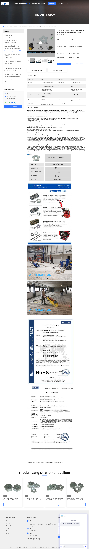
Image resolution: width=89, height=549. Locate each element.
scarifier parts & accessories (56, 462)
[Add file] (61, 546)
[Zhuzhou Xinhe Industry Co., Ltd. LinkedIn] (34, 539)
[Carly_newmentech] (15, 102)
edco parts (32, 462)
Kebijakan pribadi (14, 547)
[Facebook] (31, 539)
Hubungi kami (41, 3)
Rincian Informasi (36, 70)
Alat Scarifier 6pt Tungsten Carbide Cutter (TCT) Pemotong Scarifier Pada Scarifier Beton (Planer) (54, 499)
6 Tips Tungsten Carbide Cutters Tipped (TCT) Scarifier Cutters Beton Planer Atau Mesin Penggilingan (76, 499)
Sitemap (20, 547)
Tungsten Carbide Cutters (42, 462)
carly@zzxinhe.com (11, 96)
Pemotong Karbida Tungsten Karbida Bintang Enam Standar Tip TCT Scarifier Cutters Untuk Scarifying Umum (33, 499)
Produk (28, 3)
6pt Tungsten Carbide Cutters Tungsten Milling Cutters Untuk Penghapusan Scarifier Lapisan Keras (11, 499)
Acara (32, 3)
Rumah (16, 3)
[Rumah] (5, 3)
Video (35, 3)
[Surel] (12, 102)
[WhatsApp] (9, 102)
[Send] (85, 546)
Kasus (7, 533)
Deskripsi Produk (57, 70)
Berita (7, 531)
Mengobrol (52, 3)
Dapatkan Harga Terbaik (64, 63)
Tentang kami (22, 3)
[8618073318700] (36, 539)
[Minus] (85, 516)
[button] (5, 490)
